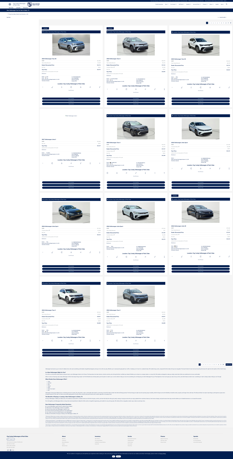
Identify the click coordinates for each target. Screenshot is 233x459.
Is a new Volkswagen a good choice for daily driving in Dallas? (59, 406)
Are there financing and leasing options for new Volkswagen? (59, 410)
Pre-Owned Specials (197, 440)
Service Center (130, 442)
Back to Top (228, 364)
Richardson (25, 7)
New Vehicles (97, 438)
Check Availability (71, 98)
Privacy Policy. (162, 453)
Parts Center (130, 443)
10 (225, 23)
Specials (195, 436)
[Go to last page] (230, 23)
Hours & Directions (65, 442)
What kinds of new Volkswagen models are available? (57, 407)
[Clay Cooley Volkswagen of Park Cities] (17, 4)
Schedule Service (131, 440)
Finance (163, 436)
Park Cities (11, 7)
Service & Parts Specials (132, 438)
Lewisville (18, 7)
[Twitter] (13, 450)
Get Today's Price (71, 101)
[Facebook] (8, 450)
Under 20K (97, 443)
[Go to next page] (228, 23)
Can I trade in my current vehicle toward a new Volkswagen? (59, 412)
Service (130, 436)
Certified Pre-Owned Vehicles (100, 442)
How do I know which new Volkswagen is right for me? (57, 409)
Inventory (97, 436)
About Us (63, 438)
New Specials (195, 438)
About (64, 436)
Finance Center (163, 442)
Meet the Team (64, 445)
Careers (63, 443)
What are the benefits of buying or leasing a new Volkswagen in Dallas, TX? (62, 413)
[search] (226, 4)
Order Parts (130, 445)
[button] (43, 31)
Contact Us (11, 439)
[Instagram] (10, 450)
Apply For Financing (164, 438)
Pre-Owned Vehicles (98, 440)
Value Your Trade (71, 103)
